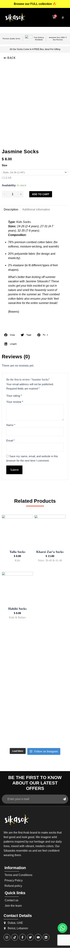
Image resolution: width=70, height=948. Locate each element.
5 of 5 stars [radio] (41, 395)
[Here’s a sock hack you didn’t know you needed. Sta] (35, 695)
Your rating (14, 395)
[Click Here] (63, 17)
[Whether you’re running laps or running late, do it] (35, 654)
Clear (6, 177)
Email (10, 440)
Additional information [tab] (36, 209)
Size (4, 165)
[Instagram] (7, 937)
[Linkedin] (46, 937)
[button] (10, 57)
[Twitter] (30, 937)
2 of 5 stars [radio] (29, 395)
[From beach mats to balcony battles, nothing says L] (57, 663)
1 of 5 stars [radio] (25, 395)
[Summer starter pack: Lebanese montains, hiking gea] (57, 734)
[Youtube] (38, 937)
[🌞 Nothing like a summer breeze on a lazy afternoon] (57, 693)
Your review (14, 401)
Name (10, 425)
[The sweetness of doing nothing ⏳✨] (12, 729)
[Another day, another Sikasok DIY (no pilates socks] (12, 656)
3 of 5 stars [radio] (33, 395)
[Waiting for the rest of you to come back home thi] (35, 731)
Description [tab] (11, 209)
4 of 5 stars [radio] (37, 395)
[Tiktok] (14, 937)
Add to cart (40, 194)
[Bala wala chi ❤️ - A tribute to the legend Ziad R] (12, 701)
